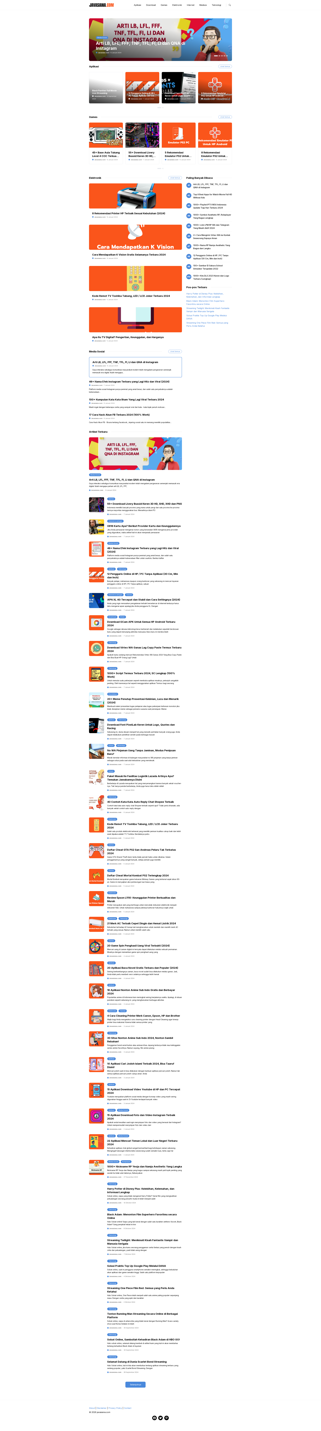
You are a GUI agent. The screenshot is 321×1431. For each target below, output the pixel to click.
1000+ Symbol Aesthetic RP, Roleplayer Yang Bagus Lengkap (212, 216)
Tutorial (129, 595)
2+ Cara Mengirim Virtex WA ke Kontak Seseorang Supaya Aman (211, 236)
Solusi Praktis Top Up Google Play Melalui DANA (136, 1265)
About (92, 1408)
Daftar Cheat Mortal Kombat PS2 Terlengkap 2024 (138, 875)
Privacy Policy (115, 1408)
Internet (190, 5)
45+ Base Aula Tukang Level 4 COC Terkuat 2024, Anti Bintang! (106, 156)
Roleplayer (126, 1162)
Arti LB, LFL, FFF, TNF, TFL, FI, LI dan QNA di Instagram (140, 46)
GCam (122, 617)
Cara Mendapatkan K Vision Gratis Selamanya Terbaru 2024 (129, 254)
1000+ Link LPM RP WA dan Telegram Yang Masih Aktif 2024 (211, 226)
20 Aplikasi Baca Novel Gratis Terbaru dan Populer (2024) (142, 967)
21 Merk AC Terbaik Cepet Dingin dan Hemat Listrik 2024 (141, 923)
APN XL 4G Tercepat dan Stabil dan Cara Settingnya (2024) (143, 599)
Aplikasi (137, 5)
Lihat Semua (225, 66)
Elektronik (177, 5)
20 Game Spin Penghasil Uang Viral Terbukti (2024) (138, 945)
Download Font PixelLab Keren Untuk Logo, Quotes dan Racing (178, 95)
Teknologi (216, 5)
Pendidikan (113, 694)
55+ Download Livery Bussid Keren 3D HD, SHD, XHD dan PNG (141, 156)
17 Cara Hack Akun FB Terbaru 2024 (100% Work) (119, 414)
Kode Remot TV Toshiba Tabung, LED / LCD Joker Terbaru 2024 (131, 295)
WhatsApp (121, 745)
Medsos (203, 5)
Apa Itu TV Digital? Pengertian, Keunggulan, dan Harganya (128, 337)
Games (164, 5)
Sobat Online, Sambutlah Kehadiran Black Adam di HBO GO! (143, 1339)
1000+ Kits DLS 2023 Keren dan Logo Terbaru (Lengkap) (211, 277)
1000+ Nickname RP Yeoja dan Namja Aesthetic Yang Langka (144, 1166)
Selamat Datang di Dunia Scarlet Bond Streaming (137, 1361)
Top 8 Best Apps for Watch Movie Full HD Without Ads (212, 196)
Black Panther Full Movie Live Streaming (104, 91)
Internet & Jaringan (115, 521)
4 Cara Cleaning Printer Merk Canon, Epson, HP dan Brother (143, 1015)
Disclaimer (102, 1408)
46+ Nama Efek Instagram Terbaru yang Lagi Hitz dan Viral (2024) (129, 381)
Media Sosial (102, 38)
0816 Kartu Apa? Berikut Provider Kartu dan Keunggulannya (144, 526)
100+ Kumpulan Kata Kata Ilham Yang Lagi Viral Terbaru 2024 (126, 399)
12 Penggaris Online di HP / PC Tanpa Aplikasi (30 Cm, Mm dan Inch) (142, 95)
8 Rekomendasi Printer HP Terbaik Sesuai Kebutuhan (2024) (128, 213)
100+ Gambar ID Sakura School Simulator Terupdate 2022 (208, 267)
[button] (216, 55)
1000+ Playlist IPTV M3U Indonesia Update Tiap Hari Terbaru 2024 (209, 206)
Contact (127, 1408)
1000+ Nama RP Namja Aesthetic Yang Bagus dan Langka (211, 247)
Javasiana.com (103, 53)
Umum (111, 745)
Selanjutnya (135, 1384)
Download (151, 5)
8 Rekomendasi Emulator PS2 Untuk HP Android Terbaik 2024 (213, 95)
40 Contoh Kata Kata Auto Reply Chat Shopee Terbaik (140, 801)
